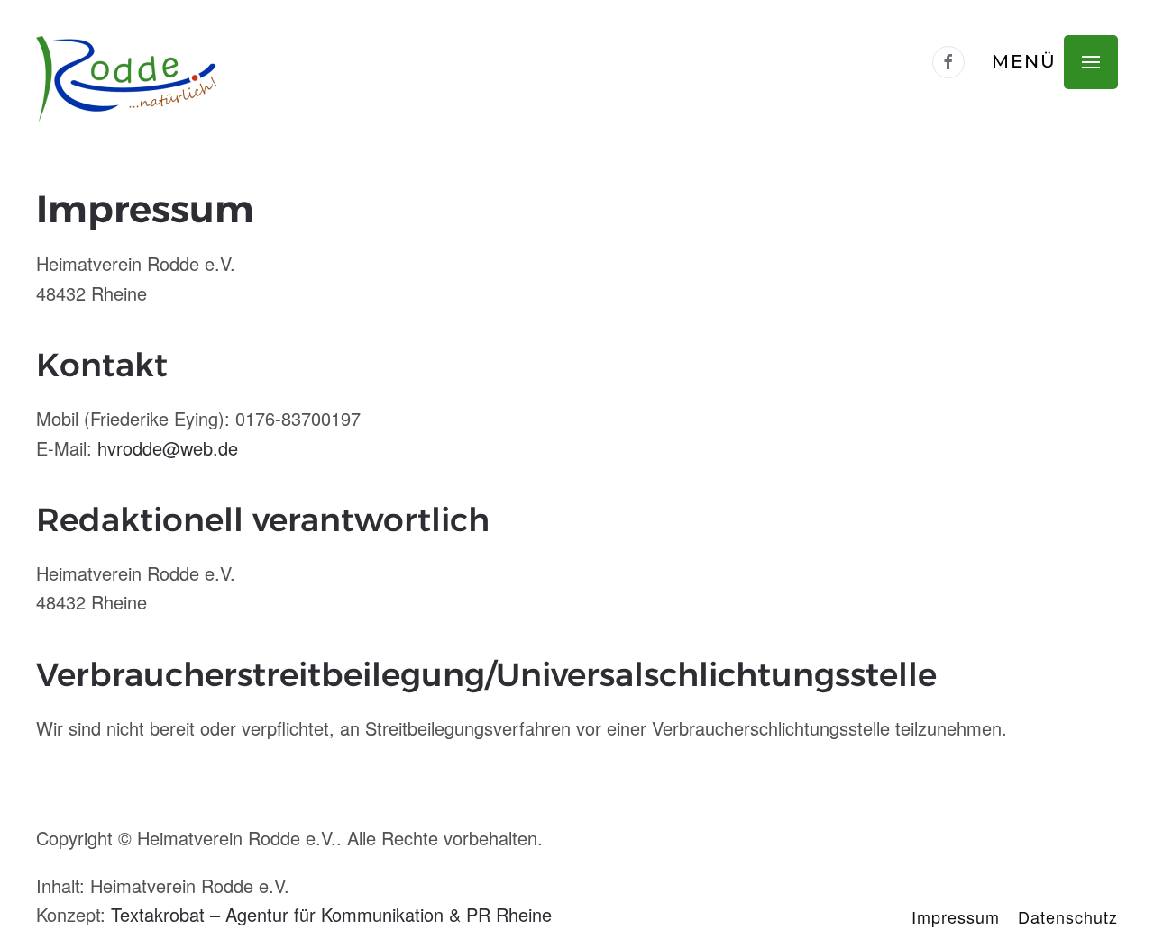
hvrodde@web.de (167, 448)
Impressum (955, 916)
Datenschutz (1068, 916)
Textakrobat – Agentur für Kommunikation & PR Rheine (331, 914)
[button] (1055, 61)
